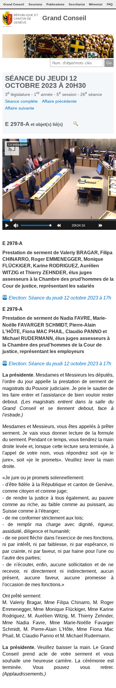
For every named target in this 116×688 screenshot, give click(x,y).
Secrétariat (77, 4)
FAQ (110, 4)
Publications (55, 4)
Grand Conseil (64, 18)
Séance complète (21, 101)
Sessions (35, 4)
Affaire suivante (19, 108)
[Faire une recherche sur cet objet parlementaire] (71, 121)
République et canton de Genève (26, 18)
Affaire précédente (59, 101)
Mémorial (95, 4)
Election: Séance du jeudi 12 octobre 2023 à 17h (60, 297)
